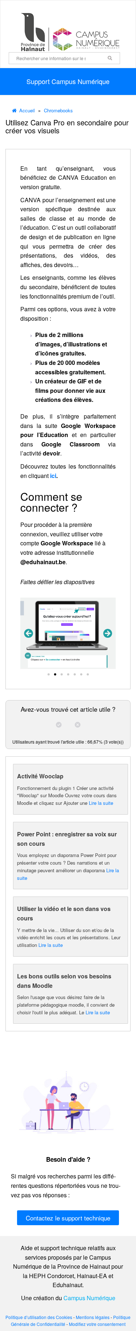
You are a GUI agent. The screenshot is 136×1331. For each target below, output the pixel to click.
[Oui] (58, 724)
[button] (28, 633)
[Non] (77, 724)
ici (53, 475)
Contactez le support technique (68, 1217)
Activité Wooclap (40, 776)
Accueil (27, 110)
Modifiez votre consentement (97, 1324)
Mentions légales (93, 1317)
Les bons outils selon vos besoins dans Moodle (64, 981)
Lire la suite (101, 802)
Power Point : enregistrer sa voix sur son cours (67, 839)
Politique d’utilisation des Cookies (38, 1317)
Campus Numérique (89, 1298)
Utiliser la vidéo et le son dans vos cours (64, 913)
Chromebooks (58, 110)
